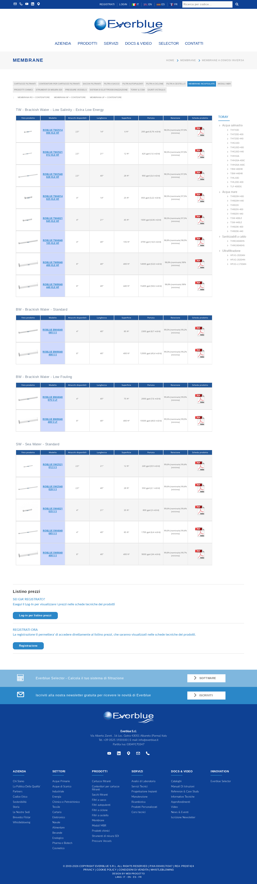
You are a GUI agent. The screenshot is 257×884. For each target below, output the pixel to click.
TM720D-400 (236, 134)
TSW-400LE (236, 218)
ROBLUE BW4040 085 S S (53, 331)
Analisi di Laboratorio (143, 781)
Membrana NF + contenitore (70, 97)
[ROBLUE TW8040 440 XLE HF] (200, 285)
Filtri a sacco (111, 84)
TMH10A (234, 156)
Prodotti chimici (23, 90)
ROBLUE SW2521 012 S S (53, 466)
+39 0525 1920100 (115, 740)
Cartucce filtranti (25, 84)
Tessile (56, 807)
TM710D (234, 130)
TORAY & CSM (138, 90)
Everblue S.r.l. (106, 866)
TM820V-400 (236, 209)
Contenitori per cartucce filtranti (59, 84)
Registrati (107, 4)
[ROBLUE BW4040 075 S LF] (200, 398)
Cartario (56, 812)
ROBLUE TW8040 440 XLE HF (53, 286)
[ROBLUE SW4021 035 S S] (200, 509)
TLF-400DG (236, 186)
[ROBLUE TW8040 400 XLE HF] (200, 263)
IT (137, 4)
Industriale (58, 791)
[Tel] (148, 754)
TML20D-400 (236, 182)
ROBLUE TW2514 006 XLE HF (53, 131)
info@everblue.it (148, 740)
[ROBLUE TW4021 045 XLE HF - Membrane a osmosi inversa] (28, 219)
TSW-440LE (236, 222)
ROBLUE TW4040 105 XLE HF (53, 242)
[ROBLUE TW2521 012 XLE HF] (200, 153)
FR (175, 4)
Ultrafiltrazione (231, 251)
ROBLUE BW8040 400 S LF (53, 420)
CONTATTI (194, 43)
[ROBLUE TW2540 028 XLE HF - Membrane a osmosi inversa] (28, 175)
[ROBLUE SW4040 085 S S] (200, 532)
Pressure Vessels (76, 90)
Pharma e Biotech (62, 843)
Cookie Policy (107, 869)
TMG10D (234, 143)
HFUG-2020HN (237, 260)
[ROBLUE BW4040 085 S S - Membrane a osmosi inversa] (28, 331)
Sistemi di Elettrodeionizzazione (109, 90)
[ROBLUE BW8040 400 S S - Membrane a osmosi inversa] (28, 353)
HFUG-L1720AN (238, 264)
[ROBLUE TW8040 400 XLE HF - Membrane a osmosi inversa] (28, 263)
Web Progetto (135, 873)
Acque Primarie (61, 781)
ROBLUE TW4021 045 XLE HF (53, 220)
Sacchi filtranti (92, 84)
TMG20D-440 (237, 152)
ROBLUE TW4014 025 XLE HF (53, 197)
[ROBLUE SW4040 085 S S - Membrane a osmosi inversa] (28, 532)
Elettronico (58, 817)
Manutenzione (140, 797)
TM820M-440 (237, 201)
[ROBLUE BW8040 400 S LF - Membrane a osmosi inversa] (28, 420)
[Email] (138, 754)
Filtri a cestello (176, 84)
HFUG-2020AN (237, 255)
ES (163, 4)
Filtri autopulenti (132, 84)
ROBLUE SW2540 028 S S (53, 488)
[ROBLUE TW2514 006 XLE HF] (200, 131)
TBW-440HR (236, 173)
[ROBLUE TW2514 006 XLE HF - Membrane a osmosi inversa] (28, 131)
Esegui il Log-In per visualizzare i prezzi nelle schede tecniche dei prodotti (64, 604)
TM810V (234, 205)
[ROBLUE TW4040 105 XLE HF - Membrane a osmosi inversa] (28, 241)
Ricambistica (138, 802)
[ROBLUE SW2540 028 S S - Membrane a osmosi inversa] (28, 487)
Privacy (89, 869)
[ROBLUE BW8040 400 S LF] (200, 420)
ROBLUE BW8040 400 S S (53, 353)
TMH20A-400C (237, 160)
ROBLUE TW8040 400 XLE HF (53, 264)
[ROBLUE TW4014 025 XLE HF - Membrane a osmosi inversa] (28, 197)
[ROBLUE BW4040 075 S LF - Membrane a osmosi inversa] (28, 398)
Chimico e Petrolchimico (66, 802)
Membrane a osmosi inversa (223, 60)
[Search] (237, 4)
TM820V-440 (236, 214)
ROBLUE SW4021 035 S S (53, 510)
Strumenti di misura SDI (49, 90)
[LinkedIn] (32, 4)
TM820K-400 (236, 227)
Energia (56, 797)
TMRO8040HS (237, 245)
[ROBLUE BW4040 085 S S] (200, 331)
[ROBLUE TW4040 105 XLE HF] (200, 241)
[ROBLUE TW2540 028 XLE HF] (200, 175)
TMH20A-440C (237, 165)
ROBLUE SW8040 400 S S (53, 554)
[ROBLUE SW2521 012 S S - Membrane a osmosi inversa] (28, 465)
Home (170, 60)
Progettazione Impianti (144, 791)
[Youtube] (27, 4)
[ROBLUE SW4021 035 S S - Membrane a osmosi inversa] (28, 509)
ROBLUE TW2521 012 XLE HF (53, 153)
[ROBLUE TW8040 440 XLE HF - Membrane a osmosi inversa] (28, 285)
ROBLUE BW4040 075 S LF (53, 398)
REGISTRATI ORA (25, 629)
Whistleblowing (162, 869)
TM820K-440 (236, 231)
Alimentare (58, 827)
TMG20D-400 (237, 147)
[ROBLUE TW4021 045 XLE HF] (200, 219)
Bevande (57, 833)
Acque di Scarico (61, 786)
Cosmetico (58, 848)
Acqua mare (229, 192)
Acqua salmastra (232, 125)
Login (123, 4)
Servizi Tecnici (140, 786)
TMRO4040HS (237, 241)
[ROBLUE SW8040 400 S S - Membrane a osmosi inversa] (28, 554)
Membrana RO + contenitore (34, 97)
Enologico (57, 838)
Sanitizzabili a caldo (234, 236)
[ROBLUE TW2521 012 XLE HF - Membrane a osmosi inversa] (28, 153)
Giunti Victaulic (156, 90)
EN (150, 4)
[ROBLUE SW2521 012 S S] (200, 465)
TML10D (234, 178)
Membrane (188, 60)
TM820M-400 (237, 196)
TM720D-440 (236, 139)
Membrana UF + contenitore (106, 97)
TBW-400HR (236, 169)
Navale (56, 822)
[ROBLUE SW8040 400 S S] (200, 554)
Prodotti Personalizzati (144, 807)
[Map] (38, 4)
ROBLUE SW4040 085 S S (53, 532)
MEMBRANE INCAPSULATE (202, 84)
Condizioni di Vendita (134, 869)
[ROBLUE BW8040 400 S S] (200, 353)
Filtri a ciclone (154, 84)
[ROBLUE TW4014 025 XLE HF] (200, 197)
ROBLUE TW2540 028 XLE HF (53, 175)
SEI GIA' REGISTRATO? (29, 599)
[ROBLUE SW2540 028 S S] (200, 487)
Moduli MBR (224, 84)
